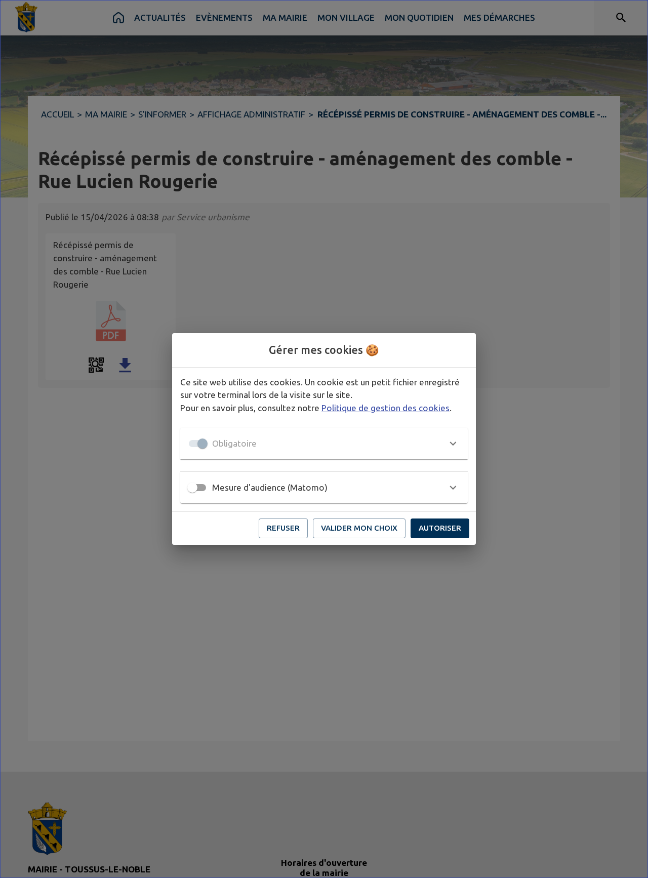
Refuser (283, 528)
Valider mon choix (359, 528)
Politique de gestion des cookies (385, 408)
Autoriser (440, 528)
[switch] (192, 487)
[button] (324, 443)
